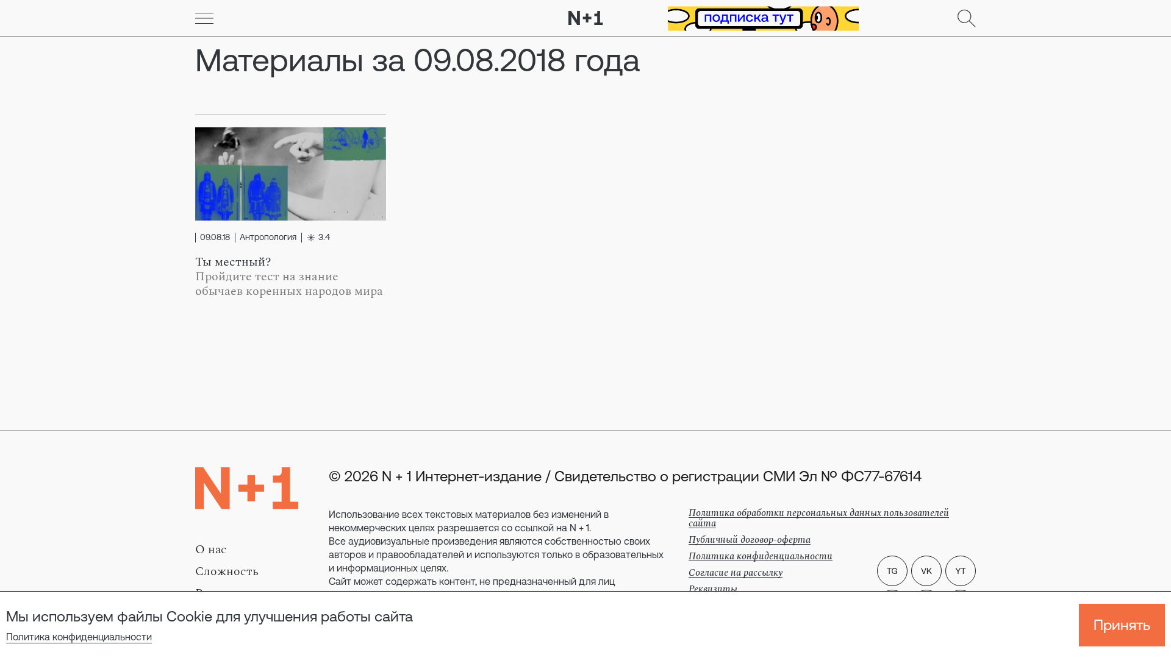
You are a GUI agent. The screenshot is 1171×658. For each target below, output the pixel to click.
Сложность (227, 571)
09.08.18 (215, 237)
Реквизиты (713, 589)
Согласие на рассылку (735, 572)
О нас (211, 549)
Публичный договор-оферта (750, 539)
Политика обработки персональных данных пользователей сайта (819, 518)
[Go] (204, 18)
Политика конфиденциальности (79, 636)
